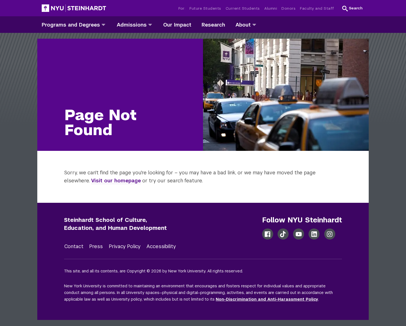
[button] (352, 8)
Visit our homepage (116, 180)
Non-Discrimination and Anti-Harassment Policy (267, 299)
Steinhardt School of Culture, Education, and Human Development (115, 224)
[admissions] (150, 24)
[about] (254, 24)
